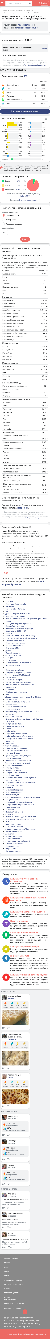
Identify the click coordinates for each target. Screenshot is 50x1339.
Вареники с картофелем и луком (19, 819)
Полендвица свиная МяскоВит (18, 760)
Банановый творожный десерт (18, 802)
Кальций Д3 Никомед (14, 626)
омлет (8, 729)
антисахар (9, 809)
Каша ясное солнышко (15, 643)
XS (6, 667)
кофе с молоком (12, 839)
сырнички (9, 741)
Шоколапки (10, 687)
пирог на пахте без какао (16, 748)
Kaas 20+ (9, 601)
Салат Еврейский (12, 709)
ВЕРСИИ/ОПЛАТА (10, 1299)
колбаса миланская (13, 836)
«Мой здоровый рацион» (33, 518)
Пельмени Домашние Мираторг (19, 628)
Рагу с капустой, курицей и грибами (21, 638)
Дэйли (8, 650)
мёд (7, 694)
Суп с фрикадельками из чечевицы (20, 636)
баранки (9, 814)
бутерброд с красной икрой (17, 841)
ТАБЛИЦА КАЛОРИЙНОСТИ (13, 1280)
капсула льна (11, 704)
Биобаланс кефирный (14, 640)
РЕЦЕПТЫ (7, 1263)
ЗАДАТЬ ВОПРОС (9, 1304)
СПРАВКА (7, 1297)
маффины (9, 743)
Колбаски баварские (14, 790)
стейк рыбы (10, 731)
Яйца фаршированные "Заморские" (20, 829)
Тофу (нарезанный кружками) (18, 662)
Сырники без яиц (12, 753)
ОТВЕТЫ (7, 1288)
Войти (44, 3)
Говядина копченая (13, 792)
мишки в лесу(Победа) (15, 616)
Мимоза (8, 821)
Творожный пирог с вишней (17, 763)
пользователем (25, 24)
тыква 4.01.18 (34, 13)
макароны (9, 606)
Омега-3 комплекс (13, 653)
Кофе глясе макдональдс (16, 733)
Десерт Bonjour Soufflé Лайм (17, 614)
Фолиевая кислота (13, 851)
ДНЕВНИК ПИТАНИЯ (11, 1259)
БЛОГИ (6, 1267)
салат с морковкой (13, 716)
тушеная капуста (12, 807)
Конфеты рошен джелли (16, 692)
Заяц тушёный (11, 799)
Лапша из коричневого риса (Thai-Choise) (23, 697)
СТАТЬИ (6, 1271)
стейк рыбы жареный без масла (19, 736)
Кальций (9, 658)
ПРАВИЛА (17, 1308)
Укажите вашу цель (10, 212)
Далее (25, 239)
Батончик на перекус (14, 826)
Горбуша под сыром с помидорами (20, 777)
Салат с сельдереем (14, 765)
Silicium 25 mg (11, 699)
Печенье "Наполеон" (14, 812)
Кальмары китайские (14, 670)
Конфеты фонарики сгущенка (18, 672)
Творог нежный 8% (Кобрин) (17, 675)
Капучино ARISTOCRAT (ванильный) (20, 782)
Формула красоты (13, 655)
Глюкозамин (10, 660)
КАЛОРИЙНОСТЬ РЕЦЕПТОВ (13, 1284)
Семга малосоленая (14, 785)
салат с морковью (13, 824)
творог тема (10, 848)
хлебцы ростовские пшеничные (19, 738)
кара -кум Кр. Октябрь (15, 609)
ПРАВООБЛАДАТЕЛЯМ (11, 1293)
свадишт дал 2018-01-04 (15, 631)
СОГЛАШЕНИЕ (9, 1308)
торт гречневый (12, 746)
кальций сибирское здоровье (18, 623)
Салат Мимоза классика (15, 707)
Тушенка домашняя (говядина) (18, 755)
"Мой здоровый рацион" (34, 65)
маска (8, 611)
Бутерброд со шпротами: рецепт (19, 804)
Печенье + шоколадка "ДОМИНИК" (20, 817)
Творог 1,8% (10, 677)
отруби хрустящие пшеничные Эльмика (22, 797)
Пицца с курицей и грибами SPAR (19, 685)
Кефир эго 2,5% (12, 648)
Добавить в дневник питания (25, 111)
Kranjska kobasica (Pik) (14, 726)
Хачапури (9, 834)
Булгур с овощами (13, 758)
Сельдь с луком (12, 846)
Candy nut (9, 689)
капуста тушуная (12, 780)
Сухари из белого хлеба (15, 604)
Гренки (8, 633)
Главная (4, 10)
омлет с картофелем (14, 843)
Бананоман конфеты (14, 680)
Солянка (9, 787)
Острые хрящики (12, 665)
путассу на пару (12, 768)
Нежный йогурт (12, 795)
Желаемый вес (8, 228)
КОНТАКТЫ (20, 1304)
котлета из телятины (14, 645)
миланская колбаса (13, 831)
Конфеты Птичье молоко (16, 773)
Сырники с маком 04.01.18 (16, 751)
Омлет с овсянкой (13, 770)
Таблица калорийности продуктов (21, 10)
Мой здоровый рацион (27, 27)
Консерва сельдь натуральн (17, 702)
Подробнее (22, 507)
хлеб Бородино (12, 775)
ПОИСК (6, 1276)
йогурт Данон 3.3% (13, 724)
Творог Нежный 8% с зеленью (18, 682)
